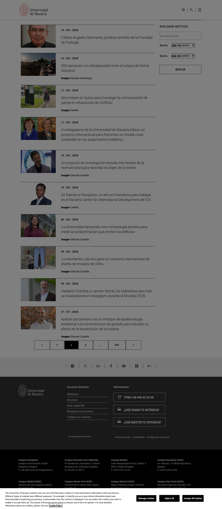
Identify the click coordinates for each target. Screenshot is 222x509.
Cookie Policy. (55, 505)
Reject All (169, 498)
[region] (111, 498)
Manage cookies (146, 498)
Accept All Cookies (193, 498)
